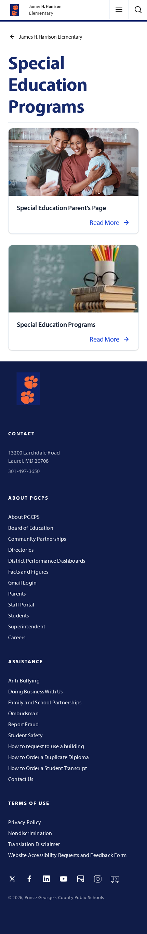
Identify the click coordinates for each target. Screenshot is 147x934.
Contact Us (20, 779)
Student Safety (25, 735)
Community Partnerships (37, 538)
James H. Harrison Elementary (50, 36)
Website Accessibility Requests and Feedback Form (67, 855)
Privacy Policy (24, 822)
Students (18, 615)
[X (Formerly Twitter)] (12, 879)
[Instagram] (98, 879)
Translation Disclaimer (34, 844)
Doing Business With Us (35, 691)
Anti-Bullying (24, 680)
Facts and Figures (28, 571)
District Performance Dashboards (46, 560)
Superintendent (26, 626)
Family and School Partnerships (44, 702)
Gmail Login (22, 582)
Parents (17, 593)
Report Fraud (23, 724)
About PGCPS (24, 516)
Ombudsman (23, 713)
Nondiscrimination (30, 833)
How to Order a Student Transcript (47, 768)
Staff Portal (21, 604)
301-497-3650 (24, 471)
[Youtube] (63, 879)
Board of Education (30, 527)
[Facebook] (29, 879)
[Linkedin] (46, 879)
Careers (16, 637)
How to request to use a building (46, 746)
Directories (21, 549)
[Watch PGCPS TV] (115, 879)
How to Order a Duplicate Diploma (48, 757)
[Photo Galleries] (81, 879)
